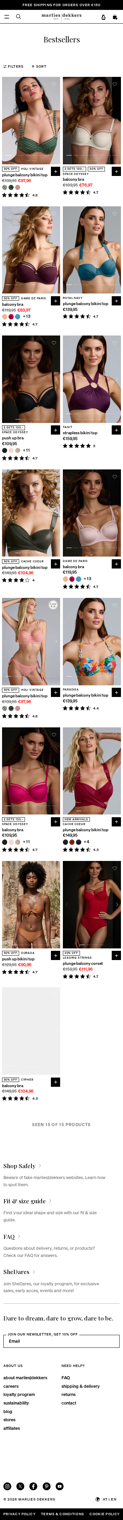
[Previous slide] (6, 120)
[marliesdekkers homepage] (61, 16)
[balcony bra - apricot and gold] (4, 316)
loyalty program (19, 1394)
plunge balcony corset (83, 964)
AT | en (110, 1499)
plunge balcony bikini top (24, 175)
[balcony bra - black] (4, 842)
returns (69, 1394)
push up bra (13, 438)
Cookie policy (105, 1514)
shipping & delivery (81, 1386)
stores (9, 1419)
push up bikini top (18, 959)
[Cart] (115, 17)
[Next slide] (56, 120)
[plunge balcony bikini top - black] (65, 842)
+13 (27, 316)
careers (10, 1386)
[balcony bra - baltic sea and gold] (17, 316)
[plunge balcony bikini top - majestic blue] (78, 842)
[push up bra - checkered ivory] (17, 450)
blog (7, 1411)
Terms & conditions (62, 1514)
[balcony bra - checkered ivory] (17, 842)
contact (69, 1403)
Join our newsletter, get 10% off (43, 1334)
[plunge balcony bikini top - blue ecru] (4, 187)
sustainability (16, 1403)
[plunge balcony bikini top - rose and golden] (17, 187)
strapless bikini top (80, 433)
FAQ (66, 1377)
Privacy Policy (19, 1514)
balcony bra (73, 179)
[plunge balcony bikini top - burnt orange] (71, 842)
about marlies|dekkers (25, 1377)
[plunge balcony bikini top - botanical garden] (11, 187)
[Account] (103, 17)
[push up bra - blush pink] (11, 450)
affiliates (11, 1428)
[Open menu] (6, 16)
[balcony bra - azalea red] (11, 316)
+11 (26, 450)
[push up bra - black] (4, 450)
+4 (87, 842)
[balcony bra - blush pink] (11, 842)
